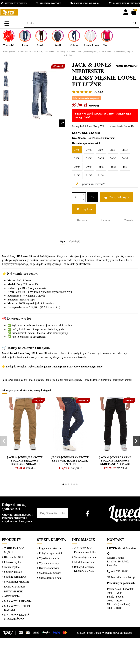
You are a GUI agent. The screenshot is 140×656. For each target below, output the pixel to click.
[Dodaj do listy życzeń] (92, 197)
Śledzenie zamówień (50, 573)
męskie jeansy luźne (40, 379)
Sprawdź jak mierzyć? (92, 184)
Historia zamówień (49, 568)
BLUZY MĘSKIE (14, 557)
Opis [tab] (62, 241)
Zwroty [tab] (128, 220)
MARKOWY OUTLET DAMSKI (17, 608)
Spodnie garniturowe (15, 576)
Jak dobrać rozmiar (84, 562)
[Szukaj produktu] (135, 23)
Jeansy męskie (11, 567)
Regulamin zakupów (50, 548)
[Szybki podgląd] (11, 408)
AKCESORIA (12, 596)
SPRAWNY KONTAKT (47, 3)
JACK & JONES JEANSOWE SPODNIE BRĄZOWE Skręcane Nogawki (25, 460)
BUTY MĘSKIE (13, 591)
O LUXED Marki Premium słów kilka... (86, 550)
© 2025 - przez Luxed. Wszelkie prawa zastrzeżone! (105, 632)
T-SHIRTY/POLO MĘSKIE (14, 550)
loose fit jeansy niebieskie (97, 379)
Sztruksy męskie (13, 571)
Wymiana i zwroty (49, 563)
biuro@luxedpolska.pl (123, 577)
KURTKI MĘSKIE (14, 586)
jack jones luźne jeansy (15, 379)
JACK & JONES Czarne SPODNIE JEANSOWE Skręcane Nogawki (115, 460)
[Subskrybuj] (64, 513)
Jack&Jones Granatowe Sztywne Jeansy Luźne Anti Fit (70, 460)
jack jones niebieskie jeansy (67, 379)
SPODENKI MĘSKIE (16, 581)
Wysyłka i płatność (49, 558)
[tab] (74, 242)
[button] (63, 484)
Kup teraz (87, 209)
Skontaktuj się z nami (50, 577)
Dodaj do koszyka (119, 197)
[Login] (126, 12)
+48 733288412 (120, 571)
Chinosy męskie (12, 562)
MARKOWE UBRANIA (18, 601)
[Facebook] (87, 513)
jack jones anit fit (122, 379)
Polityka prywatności (50, 553)
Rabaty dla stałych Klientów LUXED (84, 568)
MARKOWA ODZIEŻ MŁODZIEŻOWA (16, 616)
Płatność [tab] (105, 220)
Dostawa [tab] (82, 220)
